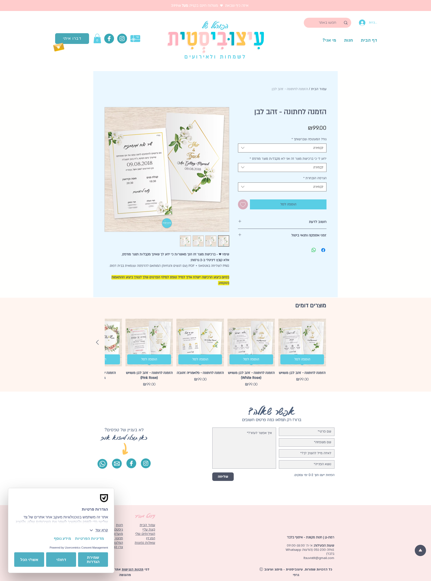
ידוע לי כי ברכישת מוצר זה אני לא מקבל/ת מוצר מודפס (288, 158)
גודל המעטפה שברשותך (309, 139)
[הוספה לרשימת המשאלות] (243, 204)
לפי (146, 569)
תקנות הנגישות (132, 569)
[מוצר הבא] (97, 342)
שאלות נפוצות (145, 542)
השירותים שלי (145, 533)
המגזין (150, 538)
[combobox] (282, 148)
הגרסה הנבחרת (314, 178)
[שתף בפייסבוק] (323, 250)
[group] (215, 353)
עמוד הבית (318, 89)
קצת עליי (148, 529)
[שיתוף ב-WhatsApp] (314, 250)
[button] (97, 38)
